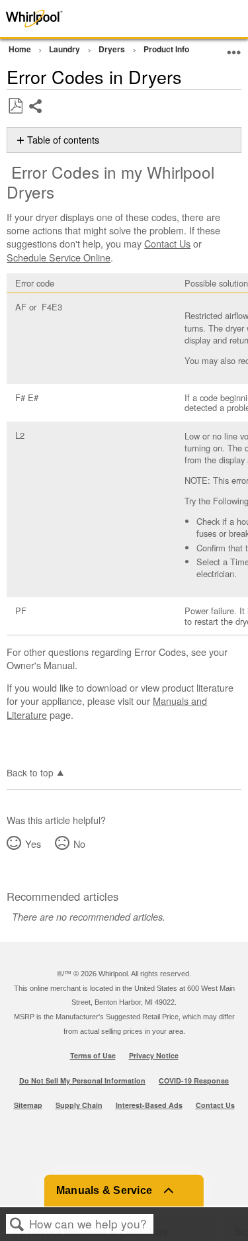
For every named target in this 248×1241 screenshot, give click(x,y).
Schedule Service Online (58, 257)
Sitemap (28, 1105)
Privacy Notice (154, 1055)
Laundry (65, 49)
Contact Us (167, 243)
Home (21, 49)
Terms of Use (93, 1055)
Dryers (113, 49)
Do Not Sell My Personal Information (82, 1080)
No (79, 843)
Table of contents (63, 139)
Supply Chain (79, 1105)
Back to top (30, 772)
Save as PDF (15, 106)
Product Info (167, 49)
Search (17, 1224)
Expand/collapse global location (234, 47)
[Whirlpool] (49, 18)
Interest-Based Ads (149, 1105)
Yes (32, 843)
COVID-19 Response (194, 1080)
